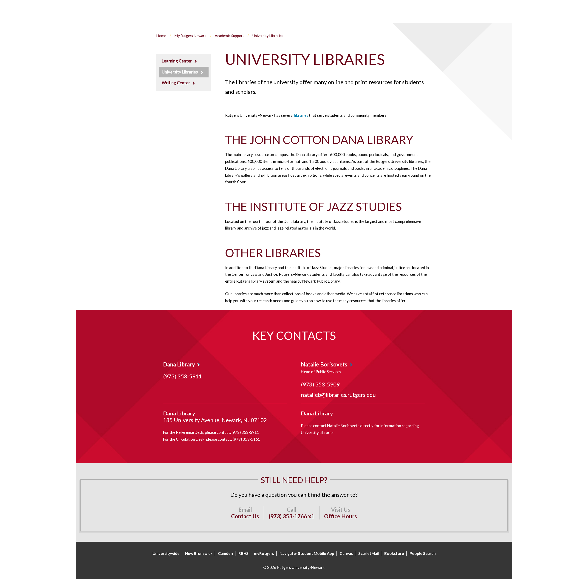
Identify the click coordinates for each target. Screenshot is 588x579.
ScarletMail (368, 553)
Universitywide (166, 553)
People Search (423, 553)
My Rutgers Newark (190, 35)
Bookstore (394, 553)
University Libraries (180, 71)
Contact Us (245, 516)
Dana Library (179, 364)
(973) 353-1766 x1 (291, 516)
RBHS (243, 553)
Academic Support (229, 35)
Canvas (346, 553)
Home (161, 35)
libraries (301, 115)
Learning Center (177, 60)
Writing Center (176, 82)
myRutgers (264, 553)
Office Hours (340, 516)
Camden (225, 553)
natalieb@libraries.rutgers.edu (338, 394)
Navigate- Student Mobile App (307, 553)
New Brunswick (198, 553)
